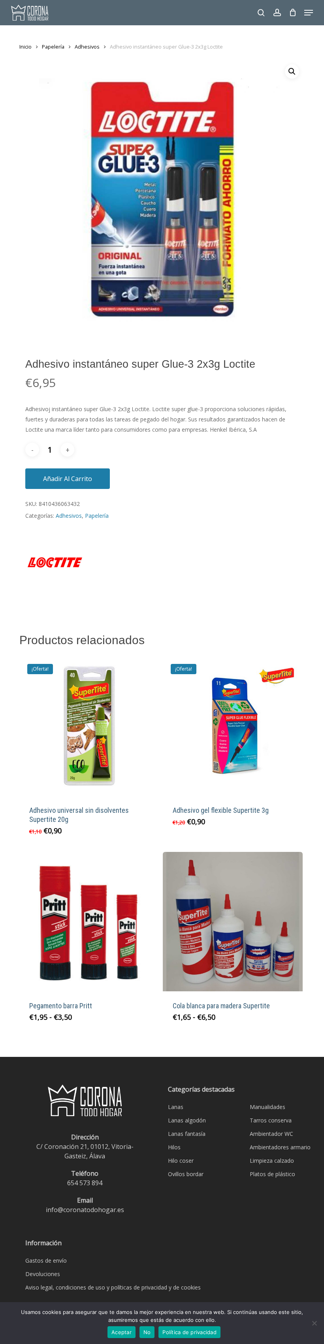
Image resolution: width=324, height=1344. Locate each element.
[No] (314, 1323)
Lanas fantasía (186, 1133)
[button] (308, 13)
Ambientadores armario (280, 1147)
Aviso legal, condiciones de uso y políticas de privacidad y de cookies (113, 1287)
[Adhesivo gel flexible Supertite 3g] (233, 726)
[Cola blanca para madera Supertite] (233, 922)
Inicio (25, 46)
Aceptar (121, 1332)
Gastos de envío (46, 1260)
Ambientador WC (271, 1133)
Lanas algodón (187, 1120)
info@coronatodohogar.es (85, 1209)
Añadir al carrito (67, 478)
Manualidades (267, 1107)
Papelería (53, 46)
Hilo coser (181, 1160)
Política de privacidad (189, 1332)
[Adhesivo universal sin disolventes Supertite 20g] (89, 726)
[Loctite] (55, 567)
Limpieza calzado (272, 1160)
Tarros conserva (271, 1120)
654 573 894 (84, 1183)
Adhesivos (87, 46)
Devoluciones (42, 1274)
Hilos (174, 1147)
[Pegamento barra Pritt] (89, 922)
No (147, 1332)
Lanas (175, 1107)
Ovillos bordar (185, 1174)
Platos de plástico (272, 1174)
